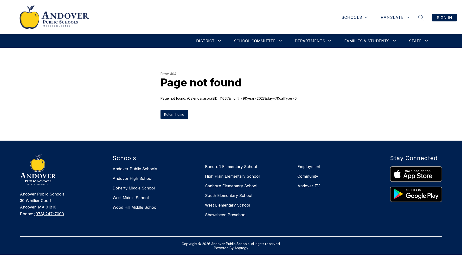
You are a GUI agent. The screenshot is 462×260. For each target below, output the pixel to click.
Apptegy (241, 248)
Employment (308, 166)
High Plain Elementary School (232, 176)
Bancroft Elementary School (231, 166)
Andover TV (308, 185)
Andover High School (132, 178)
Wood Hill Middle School (135, 207)
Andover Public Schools (135, 168)
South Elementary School (228, 195)
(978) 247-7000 (49, 213)
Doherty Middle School (134, 188)
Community (307, 176)
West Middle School (131, 197)
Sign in (444, 17)
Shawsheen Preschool (225, 214)
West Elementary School (227, 205)
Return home (174, 114)
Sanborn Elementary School (231, 185)
